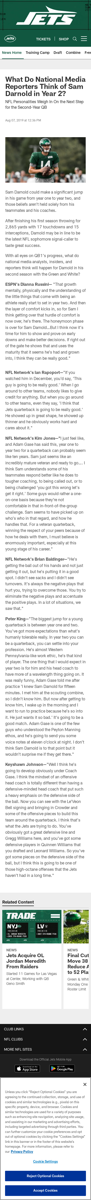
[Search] (75, 38)
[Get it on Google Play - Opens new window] (62, 1071)
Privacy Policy (22, 1151)
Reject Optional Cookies (45, 1176)
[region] (45, 1138)
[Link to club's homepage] (10, 37)
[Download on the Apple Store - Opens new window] (27, 1069)
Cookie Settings (45, 1161)
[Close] (84, 1084)
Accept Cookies (45, 1190)
